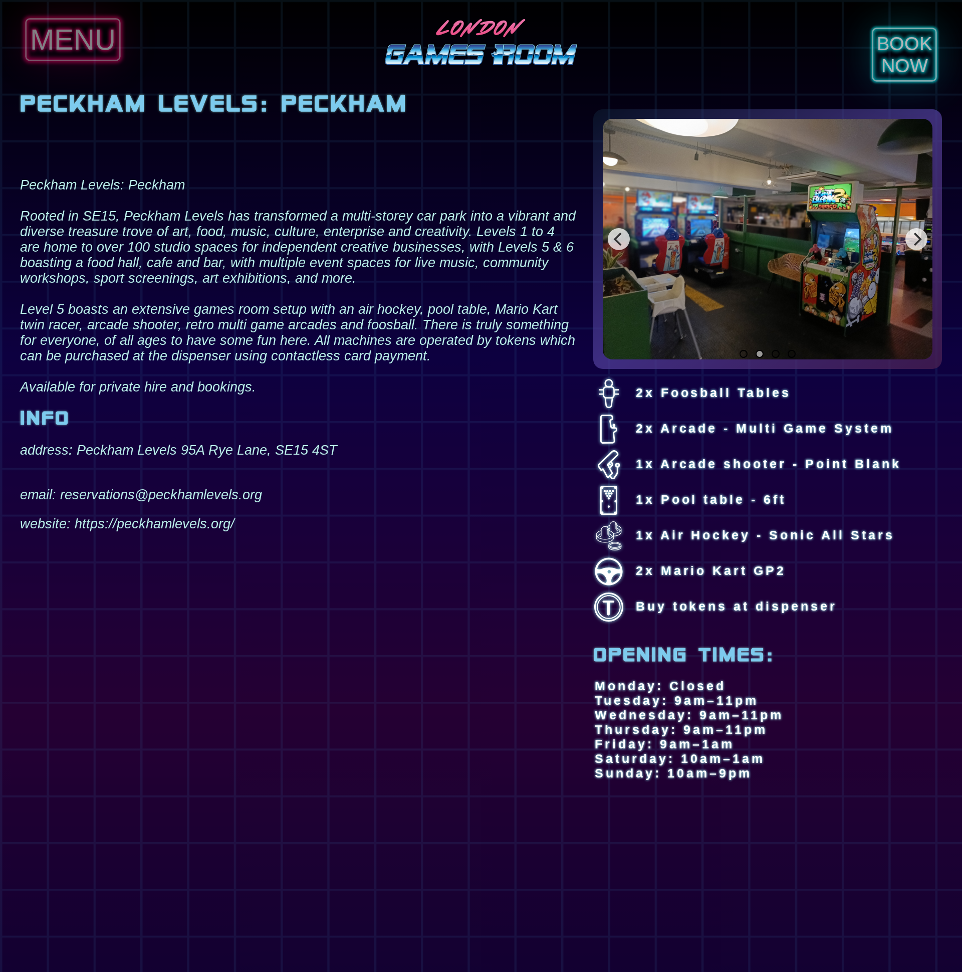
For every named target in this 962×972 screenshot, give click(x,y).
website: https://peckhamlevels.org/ (127, 523)
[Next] (916, 239)
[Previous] (619, 239)
